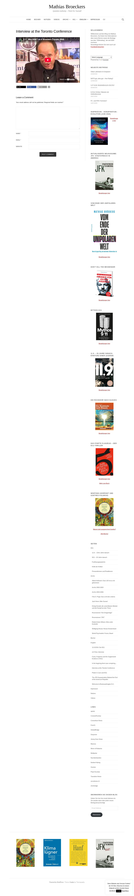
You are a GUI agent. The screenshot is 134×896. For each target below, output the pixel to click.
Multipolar (94, 753)
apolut (93, 711)
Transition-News (96, 776)
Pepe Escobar (95, 772)
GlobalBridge (95, 730)
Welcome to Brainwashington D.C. (103, 684)
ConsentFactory (96, 716)
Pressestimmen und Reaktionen (102, 571)
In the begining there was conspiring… (104, 663)
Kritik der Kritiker (97, 566)
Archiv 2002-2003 (97, 587)
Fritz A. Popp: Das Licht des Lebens (103, 597)
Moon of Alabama (96, 748)
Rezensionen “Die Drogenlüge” (102, 613)
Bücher (37, 19)
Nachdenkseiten (96, 758)
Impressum (95, 19)
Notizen (47, 19)
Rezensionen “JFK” (98, 617)
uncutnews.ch (95, 781)
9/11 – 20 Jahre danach (99, 557)
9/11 (74, 19)
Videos (56, 19)
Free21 (93, 725)
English (83, 19)
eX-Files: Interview (98, 652)
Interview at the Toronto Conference (103, 668)
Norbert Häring (95, 762)
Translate (105, 60)
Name (18, 133)
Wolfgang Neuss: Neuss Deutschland (104, 629)
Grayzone (94, 734)
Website (19, 146)
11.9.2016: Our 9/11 (98, 647)
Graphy (72, 882)
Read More (125, 891)
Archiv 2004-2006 (97, 592)
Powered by (53, 882)
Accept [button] (118, 891)
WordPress (60, 882)
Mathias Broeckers (67, 6)
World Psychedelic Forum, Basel (102, 633)
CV (104, 19)
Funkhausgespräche (98, 562)
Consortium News (96, 720)
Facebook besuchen (97, 47)
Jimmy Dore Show (97, 739)
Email (18, 140)
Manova (93, 744)
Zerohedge (94, 786)
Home (28, 19)
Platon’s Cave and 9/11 (99, 673)
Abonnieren (96, 814)
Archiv (65, 19)
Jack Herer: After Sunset (100, 601)
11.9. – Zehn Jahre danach (100, 552)
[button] (21, 87)
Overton (93, 767)
